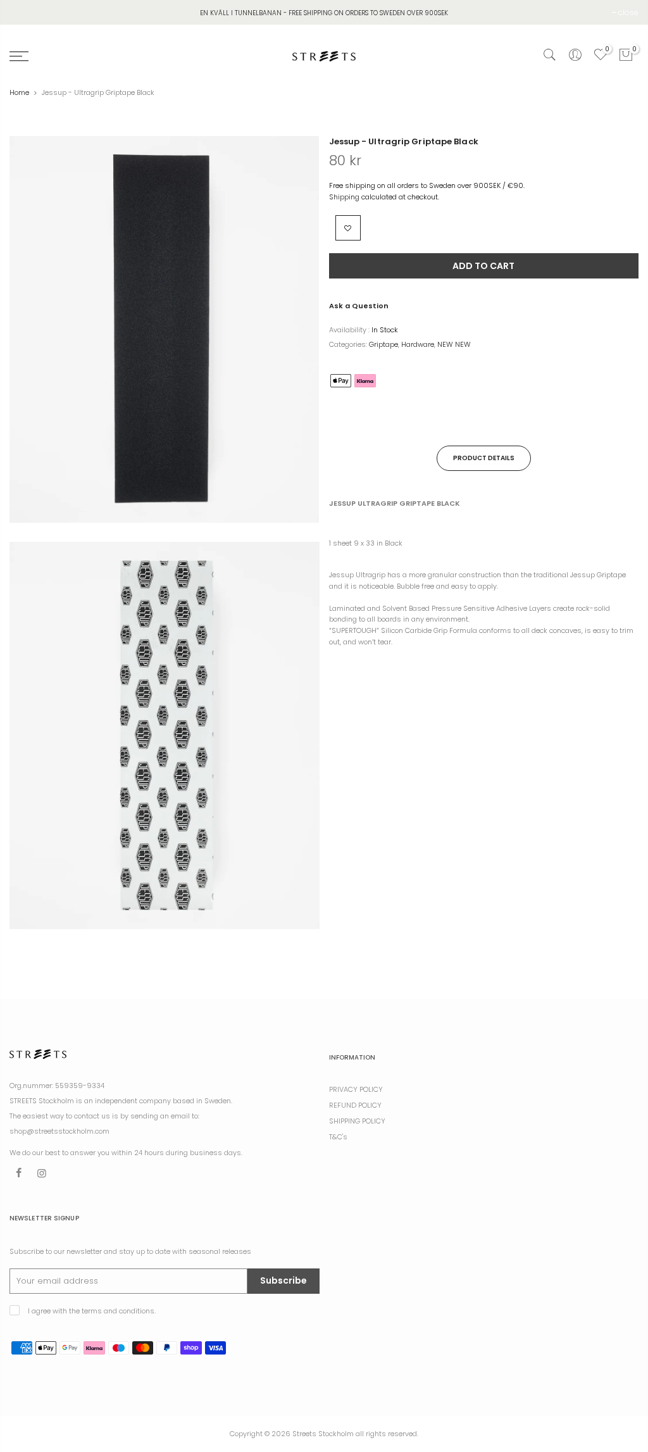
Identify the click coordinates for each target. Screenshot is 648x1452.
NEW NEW (454, 344)
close (628, 12)
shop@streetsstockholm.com (59, 1131)
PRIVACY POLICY (356, 1089)
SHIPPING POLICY (357, 1121)
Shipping (344, 197)
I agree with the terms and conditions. (91, 1311)
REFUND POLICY (355, 1105)
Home (19, 92)
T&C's (338, 1137)
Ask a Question (359, 306)
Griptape (383, 344)
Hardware (417, 344)
